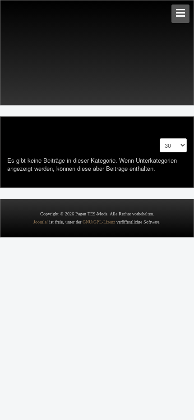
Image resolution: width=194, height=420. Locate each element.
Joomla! (40, 221)
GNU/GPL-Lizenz (99, 221)
